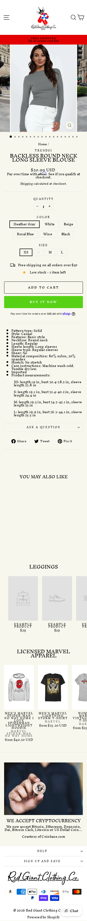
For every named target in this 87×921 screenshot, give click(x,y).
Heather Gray (25, 224)
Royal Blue (25, 234)
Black (65, 234)
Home (42, 144)
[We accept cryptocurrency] (43, 788)
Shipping (26, 184)
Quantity (43, 199)
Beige (68, 224)
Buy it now (44, 301)
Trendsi (43, 150)
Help (42, 851)
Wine (47, 234)
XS (26, 252)
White (50, 224)
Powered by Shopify (43, 917)
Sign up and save (42, 861)
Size (43, 245)
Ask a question (43, 427)
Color (43, 217)
